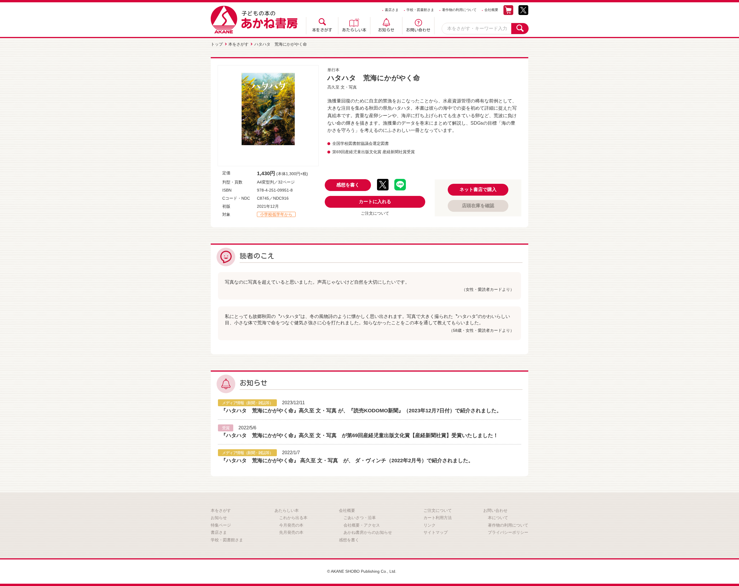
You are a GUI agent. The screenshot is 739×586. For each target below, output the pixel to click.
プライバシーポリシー (508, 532)
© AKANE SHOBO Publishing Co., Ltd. (361, 571)
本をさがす (322, 30)
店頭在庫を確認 (478, 205)
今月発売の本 (291, 525)
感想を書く (347, 184)
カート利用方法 (437, 517)
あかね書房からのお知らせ (368, 532)
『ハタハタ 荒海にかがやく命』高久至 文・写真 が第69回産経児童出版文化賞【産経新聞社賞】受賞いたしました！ (359, 435)
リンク (429, 525)
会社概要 (491, 10)
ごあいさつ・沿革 (360, 517)
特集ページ (221, 525)
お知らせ (386, 30)
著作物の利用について (459, 10)
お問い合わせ (418, 30)
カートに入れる (375, 201)
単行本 (333, 70)
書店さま (392, 10)
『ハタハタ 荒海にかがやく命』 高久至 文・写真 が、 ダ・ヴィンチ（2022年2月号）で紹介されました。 (347, 460)
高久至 (333, 87)
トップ (217, 44)
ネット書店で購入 (478, 189)
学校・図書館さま (420, 10)
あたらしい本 (354, 30)
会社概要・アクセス (362, 525)
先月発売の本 (291, 532)
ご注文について (375, 213)
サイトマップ (435, 532)
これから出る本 (293, 517)
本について (498, 517)
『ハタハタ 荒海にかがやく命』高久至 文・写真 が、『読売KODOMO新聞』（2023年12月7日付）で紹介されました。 (361, 410)
